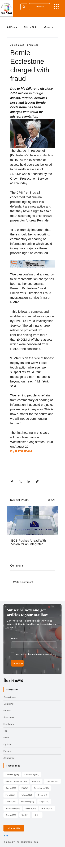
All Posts (12, 27)
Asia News (9, 757)
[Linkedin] (4, 836)
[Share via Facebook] (12, 481)
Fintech (7, 710)
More (47, 27)
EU (25, 787)
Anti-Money (14, 808)
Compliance (9, 696)
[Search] (23, 6)
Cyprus (12, 787)
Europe (7, 750)
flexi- (13, 680)
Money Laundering (17, 781)
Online (12, 801)
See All (51, 499)
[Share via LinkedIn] (29, 481)
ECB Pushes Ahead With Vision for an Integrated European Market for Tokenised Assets (28, 542)
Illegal (45, 801)
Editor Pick (30, 27)
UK (25, 815)
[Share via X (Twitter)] (20, 481)
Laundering (32, 774)
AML (37, 781)
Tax (5, 730)
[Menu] (56, 6)
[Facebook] (7, 836)
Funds (6, 737)
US (38, 815)
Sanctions (8, 717)
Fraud (11, 794)
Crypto (43, 794)
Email (14, 638)
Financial (53, 781)
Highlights (8, 724)
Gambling (8, 703)
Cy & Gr (7, 744)
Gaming (48, 808)
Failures (27, 794)
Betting (31, 808)
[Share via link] (37, 481)
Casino (12, 815)
